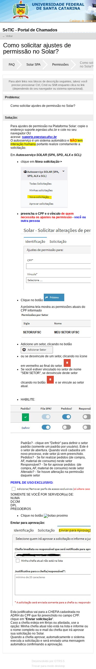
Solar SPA (33, 64)
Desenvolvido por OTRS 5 (48, 661)
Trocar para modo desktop (48, 665)
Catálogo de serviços (83, 20)
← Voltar (7, 36)
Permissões (60, 64)
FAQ (12, 64)
